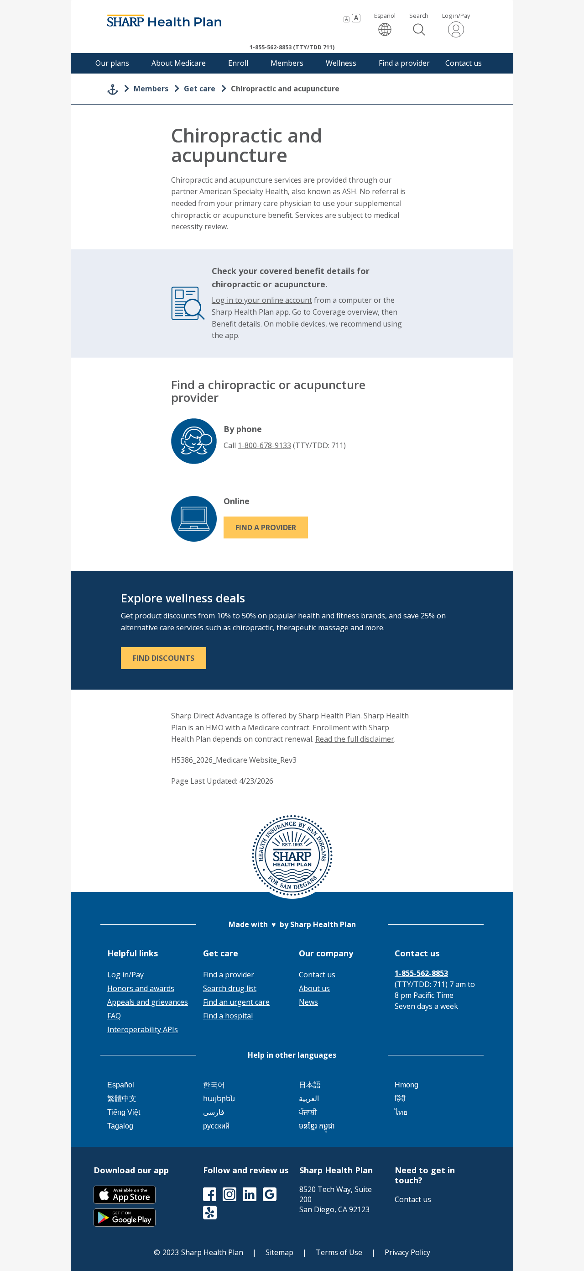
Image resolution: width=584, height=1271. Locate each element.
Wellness (341, 63)
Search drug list (229, 988)
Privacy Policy (407, 1252)
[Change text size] (352, 18)
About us (314, 988)
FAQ (114, 1016)
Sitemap (279, 1252)
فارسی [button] (213, 1112)
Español (385, 24)
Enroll (238, 63)
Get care (199, 89)
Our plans (112, 63)
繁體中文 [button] (121, 1098)
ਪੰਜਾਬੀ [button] (308, 1112)
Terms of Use (339, 1252)
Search (418, 16)
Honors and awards (140, 988)
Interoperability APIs (142, 1029)
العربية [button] (309, 1098)
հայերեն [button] (219, 1098)
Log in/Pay (456, 16)
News (308, 1002)
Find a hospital (228, 1016)
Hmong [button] (406, 1085)
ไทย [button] (401, 1112)
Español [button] (120, 1085)
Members (287, 63)
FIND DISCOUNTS (163, 658)
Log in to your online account (262, 300)
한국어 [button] (214, 1085)
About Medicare (178, 63)
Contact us (463, 63)
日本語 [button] (310, 1085)
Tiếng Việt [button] (123, 1112)
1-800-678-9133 (264, 445)
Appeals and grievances (147, 1002)
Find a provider (404, 63)
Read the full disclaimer (354, 739)
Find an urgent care (236, 1002)
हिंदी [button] (400, 1098)
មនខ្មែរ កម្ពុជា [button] (317, 1126)
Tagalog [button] (120, 1126)
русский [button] (216, 1126)
